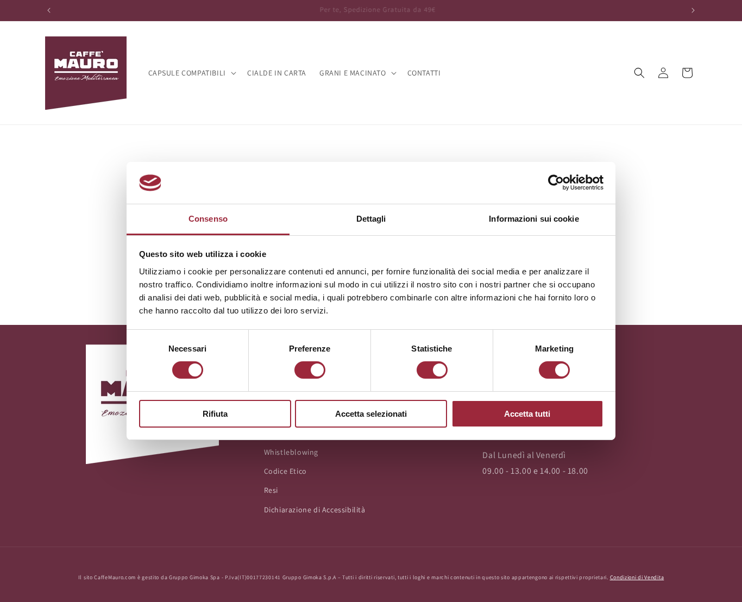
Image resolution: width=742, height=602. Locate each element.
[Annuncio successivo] (693, 10)
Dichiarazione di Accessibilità (315, 510)
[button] (191, 72)
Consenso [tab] (208, 218)
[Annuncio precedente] (49, 10)
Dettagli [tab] (371, 218)
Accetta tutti (527, 413)
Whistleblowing (291, 452)
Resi (271, 490)
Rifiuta (215, 413)
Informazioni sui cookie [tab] (533, 218)
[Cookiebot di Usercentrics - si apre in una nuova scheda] (555, 182)
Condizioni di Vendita (637, 577)
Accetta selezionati (371, 413)
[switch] (309, 370)
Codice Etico (285, 471)
